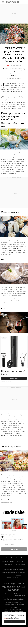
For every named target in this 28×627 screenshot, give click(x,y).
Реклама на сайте (7, 564)
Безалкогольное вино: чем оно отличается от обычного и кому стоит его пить (13, 440)
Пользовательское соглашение (14, 566)
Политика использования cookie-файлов (14, 569)
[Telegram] (21, 557)
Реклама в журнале (20, 564)
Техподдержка (21, 572)
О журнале (5, 561)
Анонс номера (20, 561)
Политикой (6, 539)
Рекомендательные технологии (9, 572)
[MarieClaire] (13, 2)
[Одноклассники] (16, 557)
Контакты (12, 561)
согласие (7, 536)
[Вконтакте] (12, 557)
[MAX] (7, 557)
